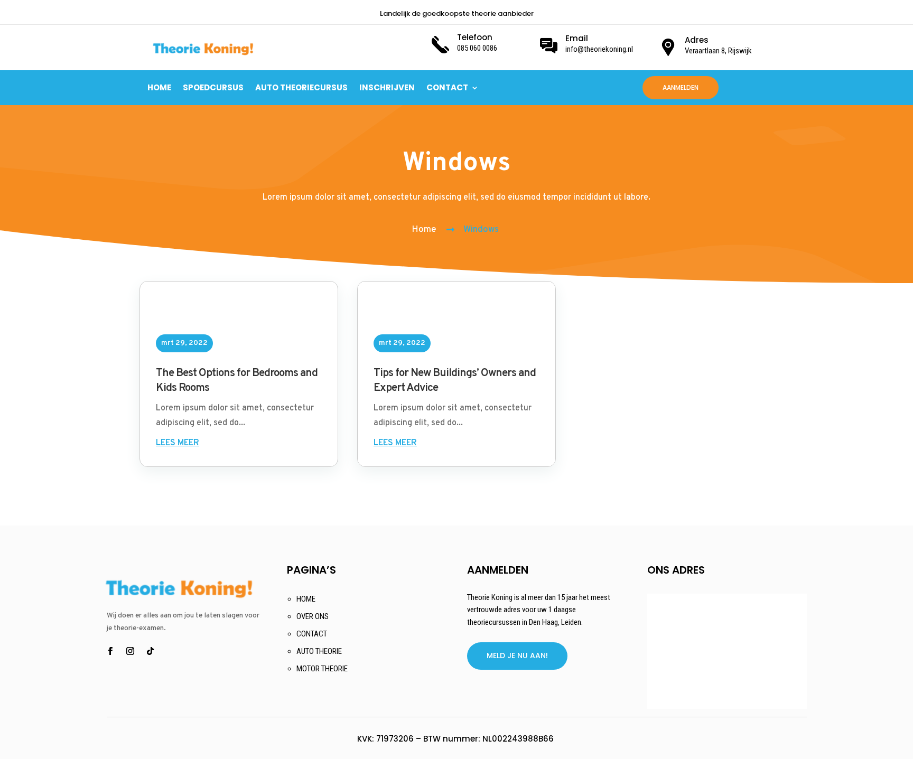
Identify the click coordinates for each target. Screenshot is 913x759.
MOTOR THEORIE (322, 668)
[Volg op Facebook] (110, 651)
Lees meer (177, 443)
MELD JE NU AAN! (517, 655)
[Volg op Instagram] (130, 651)
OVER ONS (312, 616)
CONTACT (447, 87)
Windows (481, 230)
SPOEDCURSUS (213, 87)
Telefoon (474, 37)
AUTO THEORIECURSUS (301, 87)
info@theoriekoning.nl (599, 49)
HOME (159, 87)
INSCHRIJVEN (387, 87)
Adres (697, 39)
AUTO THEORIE (319, 651)
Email (576, 38)
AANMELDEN (680, 87)
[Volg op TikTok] (151, 651)
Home (424, 230)
